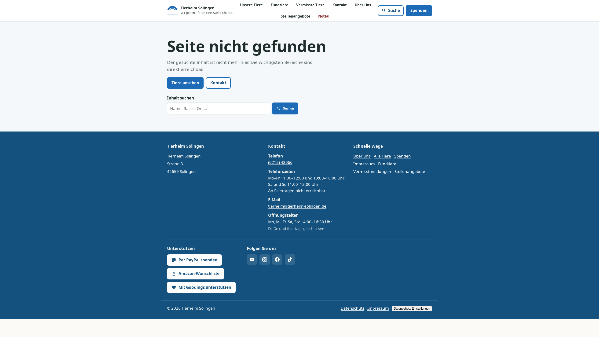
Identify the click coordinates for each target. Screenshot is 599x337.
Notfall (324, 16)
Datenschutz (352, 308)
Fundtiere (279, 5)
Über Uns (363, 5)
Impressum (364, 163)
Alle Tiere (382, 156)
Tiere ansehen (185, 82)
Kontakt (339, 5)
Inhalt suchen (180, 98)
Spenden (418, 10)
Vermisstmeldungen (372, 171)
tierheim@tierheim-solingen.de (297, 206)
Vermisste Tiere (310, 5)
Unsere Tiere (251, 5)
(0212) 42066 (280, 162)
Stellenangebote (295, 16)
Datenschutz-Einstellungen (412, 308)
